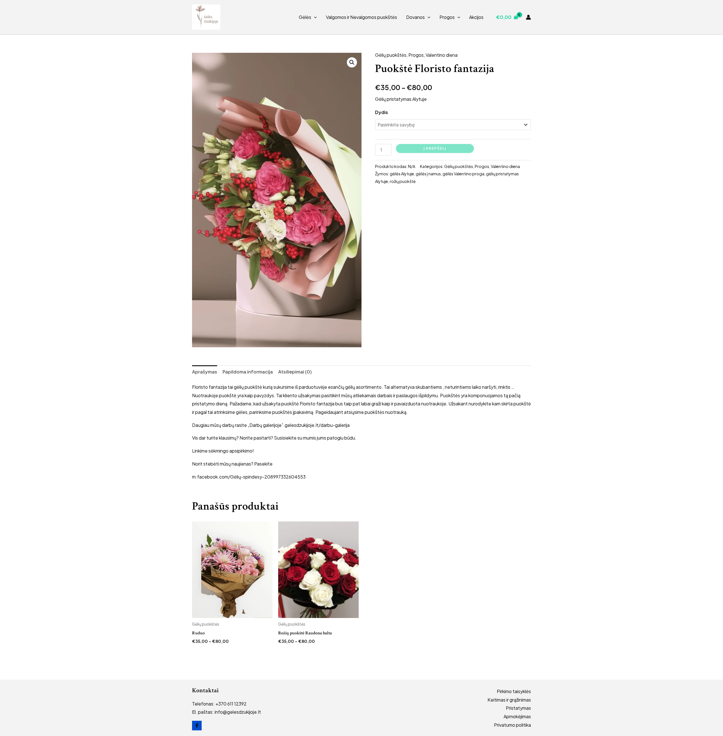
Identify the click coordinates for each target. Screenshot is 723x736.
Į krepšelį (435, 148)
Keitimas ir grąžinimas (509, 700)
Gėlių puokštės (390, 55)
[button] (314, 17)
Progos (447, 17)
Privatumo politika (512, 725)
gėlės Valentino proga (463, 173)
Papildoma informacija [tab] (248, 372)
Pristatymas (518, 708)
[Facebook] (197, 725)
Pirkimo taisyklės (514, 691)
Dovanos (415, 17)
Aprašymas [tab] (204, 372)
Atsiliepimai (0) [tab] (295, 372)
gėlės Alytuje (402, 173)
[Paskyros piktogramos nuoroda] (528, 17)
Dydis (381, 112)
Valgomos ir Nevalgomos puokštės (361, 17)
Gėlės (305, 17)
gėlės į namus (428, 173)
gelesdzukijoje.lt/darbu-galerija (317, 425)
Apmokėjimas (517, 716)
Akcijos (476, 17)
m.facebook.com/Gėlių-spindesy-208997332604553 (249, 477)
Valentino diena (442, 55)
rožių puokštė (403, 181)
